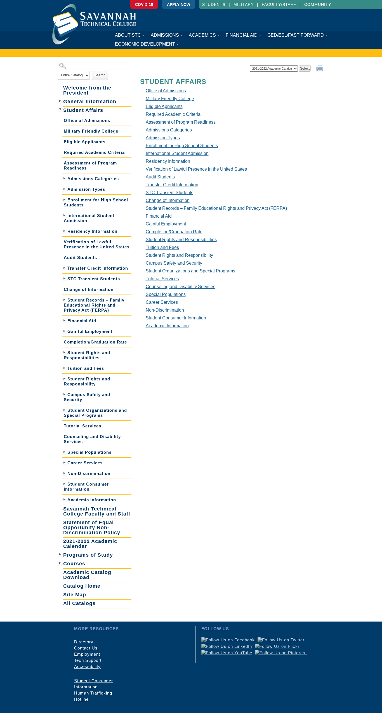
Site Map (74, 594)
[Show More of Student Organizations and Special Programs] (64, 410)
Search (100, 75)
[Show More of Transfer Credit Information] (64, 267)
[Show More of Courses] (60, 563)
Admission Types (86, 189)
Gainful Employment (89, 331)
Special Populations (89, 452)
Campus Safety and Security (87, 397)
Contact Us (86, 648)
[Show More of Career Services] (64, 462)
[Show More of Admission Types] (64, 189)
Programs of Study (88, 555)
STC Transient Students (93, 278)
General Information (89, 101)
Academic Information (91, 499)
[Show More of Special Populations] (64, 452)
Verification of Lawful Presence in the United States (96, 244)
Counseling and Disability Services (92, 439)
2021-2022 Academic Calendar (90, 543)
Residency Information (92, 231)
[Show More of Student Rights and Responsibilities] (64, 352)
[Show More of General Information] (60, 100)
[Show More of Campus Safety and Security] (64, 394)
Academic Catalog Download (87, 575)
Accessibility (87, 666)
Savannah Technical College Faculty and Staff (96, 511)
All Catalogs (79, 603)
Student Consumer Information (86, 486)
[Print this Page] (320, 69)
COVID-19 (144, 4)
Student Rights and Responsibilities (87, 355)
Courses (74, 563)
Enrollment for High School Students (96, 202)
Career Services (85, 462)
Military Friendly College (91, 131)
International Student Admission (89, 218)
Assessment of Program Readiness (90, 165)
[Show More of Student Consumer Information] (64, 483)
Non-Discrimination (88, 473)
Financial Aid (81, 320)
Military (244, 4)
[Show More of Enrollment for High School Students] (64, 199)
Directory (83, 641)
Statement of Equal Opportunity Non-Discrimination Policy (91, 527)
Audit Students (80, 257)
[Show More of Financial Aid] (64, 320)
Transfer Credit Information (97, 268)
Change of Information (89, 289)
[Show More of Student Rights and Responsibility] (64, 378)
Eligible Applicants (84, 141)
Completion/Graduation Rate (95, 342)
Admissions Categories (93, 178)
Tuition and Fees (85, 368)
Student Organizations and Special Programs (95, 413)
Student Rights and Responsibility (87, 381)
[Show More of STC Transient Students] (64, 278)
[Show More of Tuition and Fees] (64, 368)
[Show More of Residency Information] (64, 231)
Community (317, 4)
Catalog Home (81, 586)
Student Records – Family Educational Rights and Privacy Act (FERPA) (94, 305)
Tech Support (88, 660)
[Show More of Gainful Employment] (64, 331)
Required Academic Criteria (94, 152)
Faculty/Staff (279, 4)
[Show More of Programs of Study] (60, 554)
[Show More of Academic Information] (64, 499)
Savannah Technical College (94, 24)
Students (213, 4)
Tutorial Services (82, 425)
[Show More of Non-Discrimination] (64, 473)
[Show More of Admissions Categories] (64, 178)
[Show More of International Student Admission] (64, 215)
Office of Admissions (87, 120)
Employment (87, 654)
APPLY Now (178, 4)
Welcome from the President (87, 90)
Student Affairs (83, 110)
